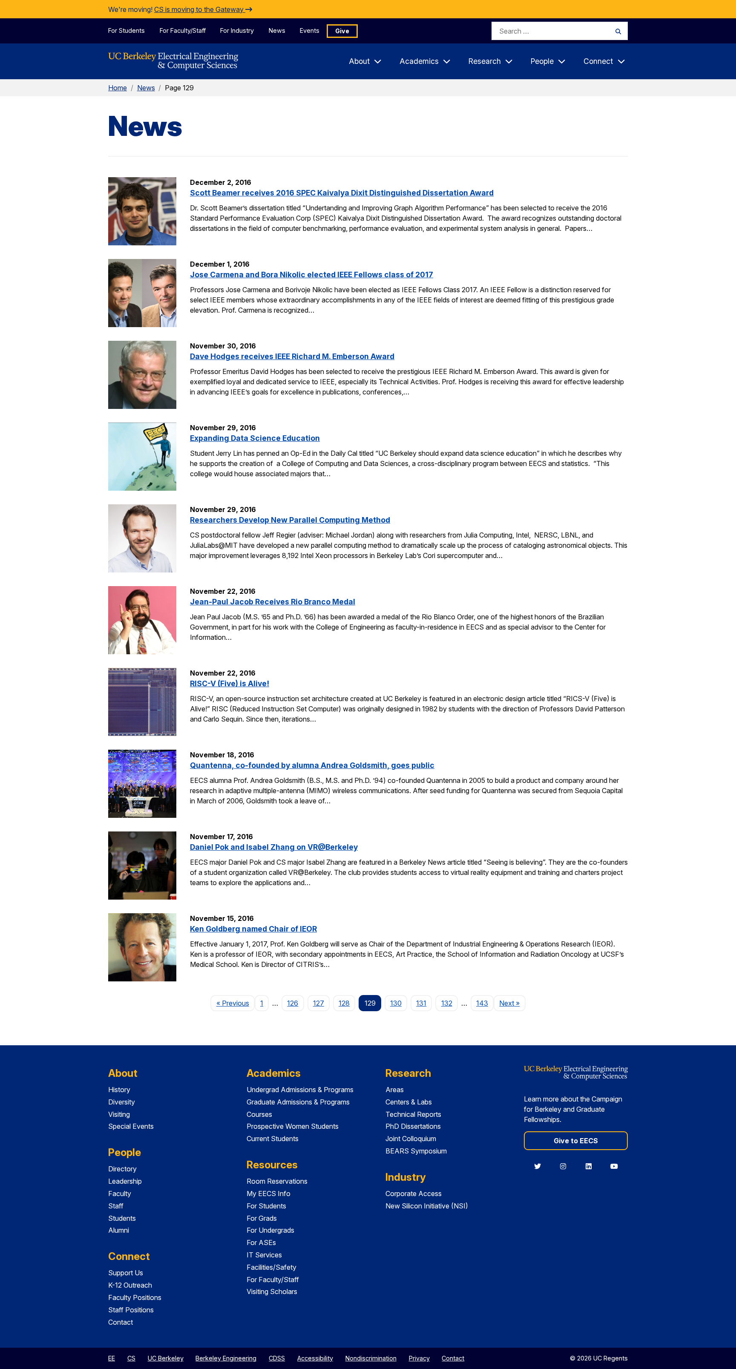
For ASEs (261, 1242)
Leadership (125, 1181)
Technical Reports (413, 1114)
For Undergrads (270, 1230)
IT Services (264, 1255)
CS (131, 1358)
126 (292, 1003)
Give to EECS (576, 1140)
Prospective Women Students (293, 1126)
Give (342, 31)
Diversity (121, 1102)
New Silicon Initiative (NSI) (426, 1206)
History (119, 1089)
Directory (122, 1169)
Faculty (119, 1193)
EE (111, 1358)
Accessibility (315, 1358)
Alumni (118, 1230)
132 (446, 1003)
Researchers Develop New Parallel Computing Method (290, 519)
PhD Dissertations (413, 1126)
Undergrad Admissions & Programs (300, 1089)
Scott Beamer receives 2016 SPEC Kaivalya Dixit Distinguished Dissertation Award (342, 192)
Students (122, 1218)
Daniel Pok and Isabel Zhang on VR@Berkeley (274, 847)
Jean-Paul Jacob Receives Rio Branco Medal (272, 601)
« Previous (235, 1002)
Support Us (125, 1272)
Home (117, 87)
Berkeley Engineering (226, 1358)
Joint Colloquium (410, 1138)
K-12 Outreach (130, 1285)
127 (318, 1003)
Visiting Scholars (272, 1291)
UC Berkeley (166, 1358)
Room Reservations (277, 1181)
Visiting (119, 1114)
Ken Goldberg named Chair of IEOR (253, 928)
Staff (116, 1206)
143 (482, 1003)
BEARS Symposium (416, 1151)
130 (396, 1003)
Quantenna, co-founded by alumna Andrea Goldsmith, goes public (312, 765)
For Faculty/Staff (183, 30)
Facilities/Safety (271, 1267)
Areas (394, 1089)
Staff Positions (131, 1310)
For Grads (262, 1218)
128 (344, 1003)
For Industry (237, 30)
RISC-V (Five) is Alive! (229, 683)
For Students (126, 30)
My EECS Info (268, 1193)
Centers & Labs (408, 1102)
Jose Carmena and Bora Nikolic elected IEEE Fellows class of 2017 (311, 274)
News (277, 30)
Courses (259, 1114)
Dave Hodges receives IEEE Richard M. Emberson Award (292, 356)
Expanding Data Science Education (255, 438)
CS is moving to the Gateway (199, 9)
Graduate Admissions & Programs (298, 1102)
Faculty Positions (134, 1297)
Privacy (419, 1358)
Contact (120, 1322)
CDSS (277, 1358)
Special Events (131, 1126)
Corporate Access (413, 1193)
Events (309, 30)
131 (421, 1003)
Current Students (273, 1138)
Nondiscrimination (371, 1358)
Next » (512, 1002)
